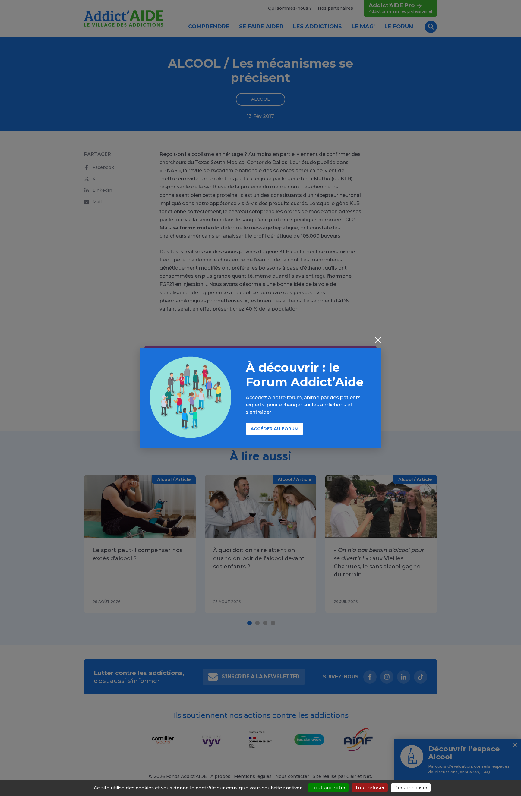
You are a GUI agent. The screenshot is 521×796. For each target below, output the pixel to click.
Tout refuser (370, 788)
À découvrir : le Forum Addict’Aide (305, 374)
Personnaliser (411, 788)
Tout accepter (328, 788)
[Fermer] (378, 340)
